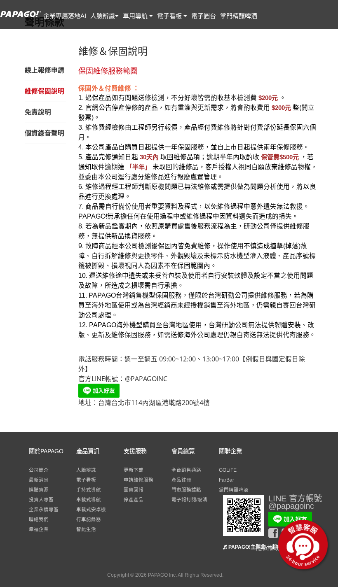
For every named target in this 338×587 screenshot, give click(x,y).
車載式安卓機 (91, 509)
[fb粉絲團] (275, 533)
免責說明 (38, 112)
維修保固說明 (44, 91)
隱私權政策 (270, 548)
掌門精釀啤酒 (238, 15)
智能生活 (86, 529)
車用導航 (136, 15)
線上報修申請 (44, 70)
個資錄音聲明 (44, 133)
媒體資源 (39, 489)
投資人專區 (41, 499)
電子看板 (170, 15)
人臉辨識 (102, 15)
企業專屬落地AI (64, 15)
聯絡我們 (39, 519)
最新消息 (39, 480)
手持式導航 (88, 489)
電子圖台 (203, 15)
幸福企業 (39, 529)
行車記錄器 (88, 519)
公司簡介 (39, 470)
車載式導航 (88, 499)
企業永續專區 (44, 509)
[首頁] (20, 18)
